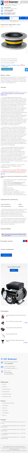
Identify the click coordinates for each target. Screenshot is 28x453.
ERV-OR (3, 174)
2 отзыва (25, 342)
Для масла (4, 408)
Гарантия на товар (6, 396)
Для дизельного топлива (8, 403)
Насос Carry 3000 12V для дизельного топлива (14, 321)
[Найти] (20, 18)
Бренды (8, 20)
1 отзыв (25, 322)
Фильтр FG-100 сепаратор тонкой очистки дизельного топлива (15, 341)
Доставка (4, 386)
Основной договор (6, 394)
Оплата (4, 384)
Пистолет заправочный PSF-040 (11, 333)
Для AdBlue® (5, 412)
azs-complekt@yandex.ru (9, 14)
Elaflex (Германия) (13, 20)
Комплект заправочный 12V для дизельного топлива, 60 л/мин (16, 316)
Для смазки (5, 410)
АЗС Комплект (3, 20)
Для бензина (5, 405)
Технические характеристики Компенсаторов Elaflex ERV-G (15, 235)
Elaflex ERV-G (4, 95)
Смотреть (13, 270)
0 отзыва (10, 26)
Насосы (4, 415)
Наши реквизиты (6, 389)
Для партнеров (5, 391)
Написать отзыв (6, 255)
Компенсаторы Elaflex (20, 20)
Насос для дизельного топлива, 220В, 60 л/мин (14, 327)
